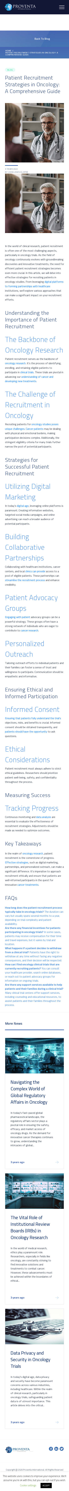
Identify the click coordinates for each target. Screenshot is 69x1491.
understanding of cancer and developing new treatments (29, 379)
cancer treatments (28, 884)
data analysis (43, 816)
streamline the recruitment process (25, 580)
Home (8, 51)
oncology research (15, 363)
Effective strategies (16, 862)
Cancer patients (34, 428)
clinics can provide (35, 571)
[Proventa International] (20, 7)
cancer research (29, 630)
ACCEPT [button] (46, 1485)
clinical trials (27, 372)
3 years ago (17, 1163)
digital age (23, 505)
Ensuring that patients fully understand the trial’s (33, 718)
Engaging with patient (17, 617)
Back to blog (42, 39)
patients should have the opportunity (26, 731)
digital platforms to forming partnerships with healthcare (34, 284)
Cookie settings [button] (28, 1485)
